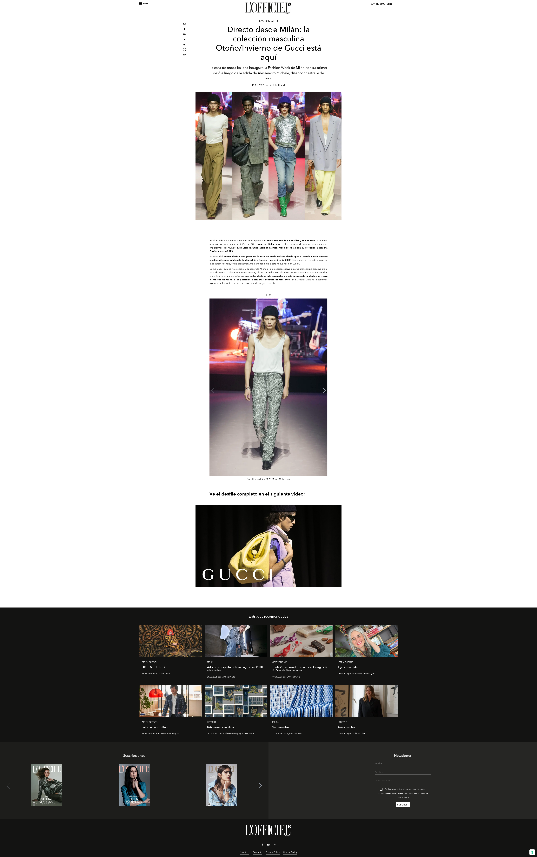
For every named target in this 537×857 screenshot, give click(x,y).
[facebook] (184, 29)
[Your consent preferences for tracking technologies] (532, 852)
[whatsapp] (184, 50)
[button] (324, 391)
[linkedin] (184, 39)
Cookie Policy (290, 852)
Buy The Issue (378, 4)
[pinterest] (184, 34)
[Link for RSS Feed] (274, 845)
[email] (184, 24)
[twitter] (184, 44)
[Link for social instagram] (268, 845)
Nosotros (244, 852)
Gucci (256, 247)
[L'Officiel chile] (268, 8)
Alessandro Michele (230, 260)
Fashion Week (268, 21)
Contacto (257, 852)
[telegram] (184, 55)
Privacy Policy (403, 797)
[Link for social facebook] (262, 845)
